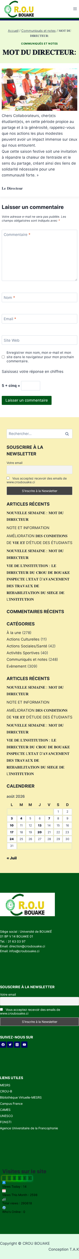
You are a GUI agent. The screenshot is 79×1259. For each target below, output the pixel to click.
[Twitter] (10, 1045)
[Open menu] (75, 8)
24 (12, 839)
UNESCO (6, 1116)
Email (10, 319)
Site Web (12, 340)
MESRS (5, 1085)
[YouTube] (24, 1045)
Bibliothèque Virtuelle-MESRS (21, 1097)
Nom (9, 297)
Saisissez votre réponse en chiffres (32, 371)
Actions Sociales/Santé (27, 646)
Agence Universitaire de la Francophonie (29, 1128)
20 (40, 832)
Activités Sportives (23, 653)
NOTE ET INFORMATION (28, 528)
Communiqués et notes (39, 43)
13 (39, 825)
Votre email (14, 463)
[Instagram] (17, 1045)
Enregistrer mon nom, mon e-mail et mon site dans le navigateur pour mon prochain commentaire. (40, 356)
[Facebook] (3, 1045)
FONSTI (5, 1122)
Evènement (16, 666)
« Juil (12, 858)
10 (12, 825)
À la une (14, 632)
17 (11, 832)
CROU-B (6, 1091)
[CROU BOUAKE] (21, 9)
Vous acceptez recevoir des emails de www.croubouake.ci (37, 480)
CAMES (5, 1110)
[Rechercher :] (39, 433)
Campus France (11, 1103)
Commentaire (17, 234)
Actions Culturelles (23, 639)
